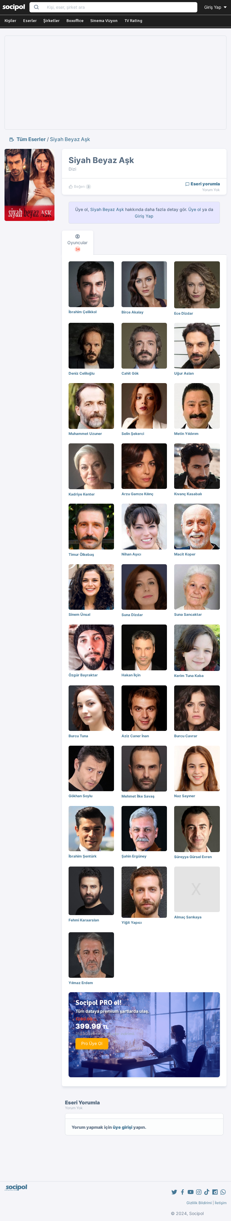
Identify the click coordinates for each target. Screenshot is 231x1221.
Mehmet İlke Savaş (138, 796)
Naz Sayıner (184, 796)
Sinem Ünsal (79, 614)
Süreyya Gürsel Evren (193, 856)
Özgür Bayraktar (83, 675)
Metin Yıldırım (186, 433)
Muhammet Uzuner (85, 433)
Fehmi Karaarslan (84, 920)
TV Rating (133, 20)
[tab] (78, 243)
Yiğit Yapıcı (132, 922)
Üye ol (194, 209)
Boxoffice (75, 20)
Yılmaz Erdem (81, 982)
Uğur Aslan (184, 373)
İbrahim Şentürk (83, 856)
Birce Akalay (132, 312)
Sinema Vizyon (104, 20)
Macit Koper (185, 554)
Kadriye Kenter (82, 494)
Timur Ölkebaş (81, 554)
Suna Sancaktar (188, 614)
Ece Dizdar (183, 313)
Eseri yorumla (205, 183)
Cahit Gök (130, 373)
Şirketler (51, 20)
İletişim (220, 1203)
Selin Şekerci (133, 433)
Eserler (30, 20)
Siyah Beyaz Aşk (70, 139)
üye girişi (122, 1127)
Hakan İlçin (131, 675)
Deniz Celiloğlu (81, 373)
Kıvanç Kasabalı (188, 494)
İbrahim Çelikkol (83, 312)
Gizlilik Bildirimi (199, 1203)
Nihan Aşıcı (131, 554)
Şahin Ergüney (134, 856)
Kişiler (10, 20)
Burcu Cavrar (185, 736)
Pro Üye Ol (91, 1043)
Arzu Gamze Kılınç (137, 494)
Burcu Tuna (78, 736)
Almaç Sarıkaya (188, 917)
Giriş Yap (213, 7)
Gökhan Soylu (80, 796)
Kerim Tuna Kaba (189, 675)
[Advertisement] (115, 82)
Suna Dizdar (132, 614)
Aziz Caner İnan (135, 736)
